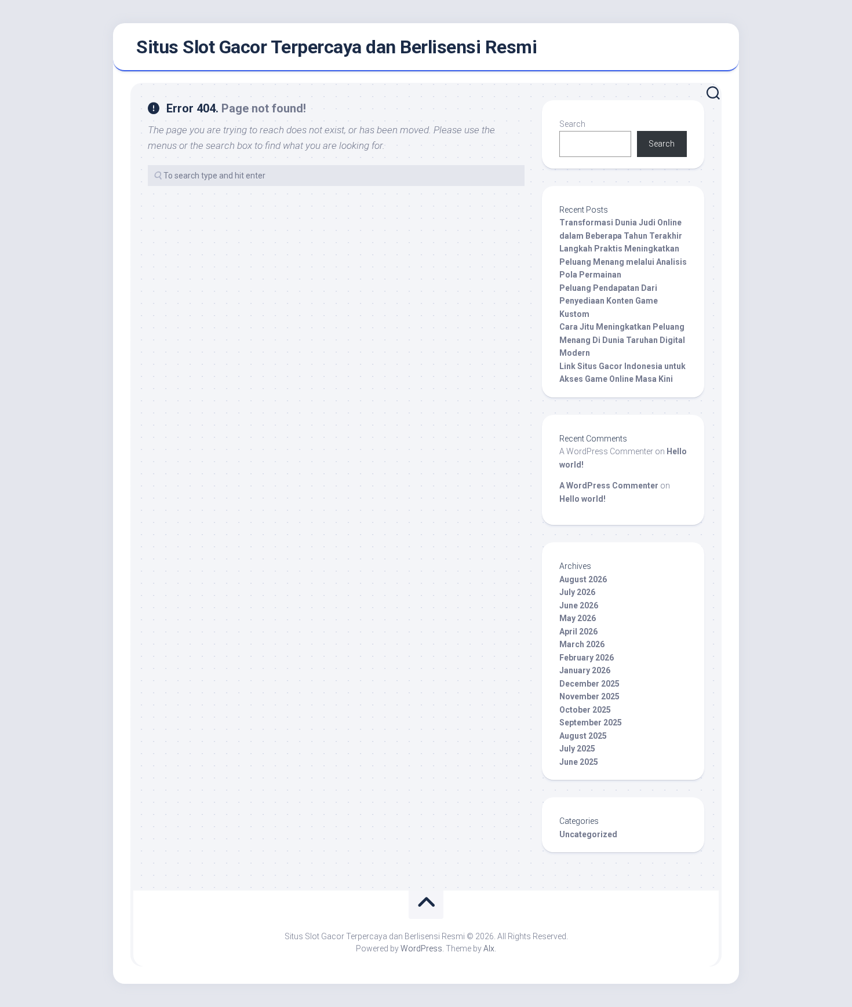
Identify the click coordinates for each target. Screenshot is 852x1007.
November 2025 (589, 696)
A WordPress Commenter (608, 485)
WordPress (421, 948)
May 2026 (577, 618)
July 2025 (577, 748)
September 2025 (590, 722)
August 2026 (583, 579)
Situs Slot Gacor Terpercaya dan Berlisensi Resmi (336, 47)
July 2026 (577, 592)
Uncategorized (588, 834)
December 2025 (589, 683)
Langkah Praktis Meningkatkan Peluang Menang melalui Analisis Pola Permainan (623, 261)
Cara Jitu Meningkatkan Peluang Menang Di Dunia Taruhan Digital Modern (622, 339)
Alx (488, 948)
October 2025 (585, 709)
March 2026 (582, 644)
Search (572, 124)
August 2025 (583, 735)
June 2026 (578, 605)
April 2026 (578, 631)
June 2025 (578, 762)
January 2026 (584, 670)
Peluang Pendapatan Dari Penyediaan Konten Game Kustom (608, 301)
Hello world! (582, 499)
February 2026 (586, 657)
